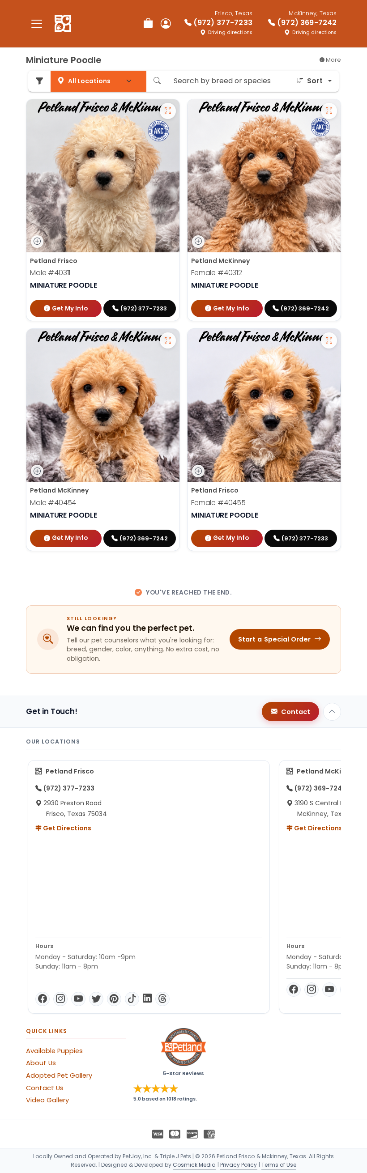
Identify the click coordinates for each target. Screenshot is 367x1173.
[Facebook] (42, 999)
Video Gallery (47, 1100)
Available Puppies (54, 1050)
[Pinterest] (114, 999)
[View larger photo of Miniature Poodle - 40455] (329, 340)
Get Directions (66, 828)
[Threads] (162, 999)
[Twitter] (96, 999)
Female (216, 273)
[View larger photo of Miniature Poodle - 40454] (168, 340)
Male (50, 273)
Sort (315, 81)
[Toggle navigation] (36, 23)
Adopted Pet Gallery (59, 1075)
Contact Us (45, 1088)
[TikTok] (132, 999)
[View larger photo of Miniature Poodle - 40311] (168, 111)
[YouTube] (78, 999)
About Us (41, 1062)
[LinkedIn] (147, 999)
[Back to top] (332, 712)
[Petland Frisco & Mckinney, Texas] (63, 23)
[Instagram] (60, 999)
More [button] (332, 59)
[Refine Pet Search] (39, 81)
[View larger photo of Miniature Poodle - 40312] (329, 111)
